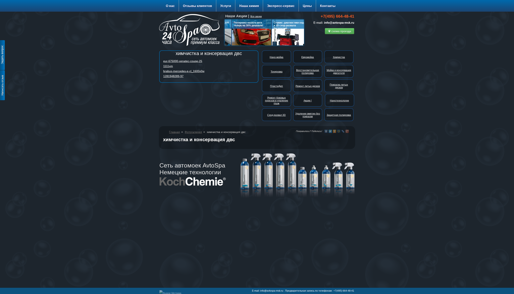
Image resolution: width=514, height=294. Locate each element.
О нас (170, 6)
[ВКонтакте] (326, 131)
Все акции (256, 16)
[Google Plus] (347, 131)
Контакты (328, 6)
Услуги (225, 6)
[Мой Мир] (339, 131)
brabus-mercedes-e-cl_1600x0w (183, 71)
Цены (307, 6)
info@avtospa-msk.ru (339, 22)
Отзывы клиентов (197, 6)
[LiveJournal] (343, 131)
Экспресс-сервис (281, 6)
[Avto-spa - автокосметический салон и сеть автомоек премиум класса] (191, 30)
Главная (174, 132)
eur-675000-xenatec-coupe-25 (182, 61)
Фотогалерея (193, 132)
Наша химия (249, 6)
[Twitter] (330, 131)
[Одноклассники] (334, 131)
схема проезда (341, 31)
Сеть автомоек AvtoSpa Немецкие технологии (192, 169)
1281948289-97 (173, 76)
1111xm (168, 66)
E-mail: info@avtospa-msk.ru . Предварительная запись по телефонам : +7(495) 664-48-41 (303, 290)
